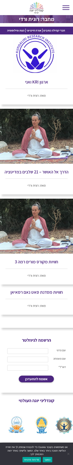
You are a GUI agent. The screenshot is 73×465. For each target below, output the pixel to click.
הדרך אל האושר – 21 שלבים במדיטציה (36, 172)
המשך (47, 459)
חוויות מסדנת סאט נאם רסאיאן (36, 292)
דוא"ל (62, 367)
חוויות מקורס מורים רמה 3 (36, 262)
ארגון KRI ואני (36, 82)
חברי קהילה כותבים (54, 30)
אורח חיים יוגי (34, 30)
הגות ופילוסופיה (15, 30)
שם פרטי (61, 350)
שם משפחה (59, 359)
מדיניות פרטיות (31, 459)
